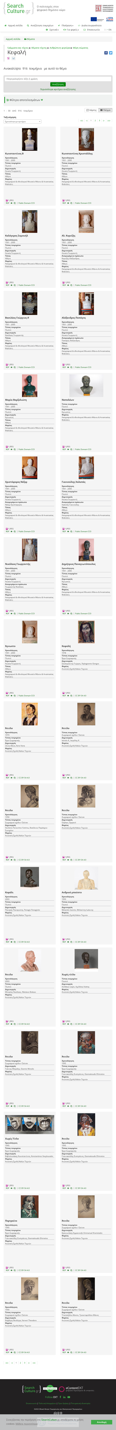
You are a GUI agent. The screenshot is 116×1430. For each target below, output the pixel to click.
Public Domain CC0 (27, 203)
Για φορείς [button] (71, 29)
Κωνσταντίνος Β (14, 153)
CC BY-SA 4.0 (80, 695)
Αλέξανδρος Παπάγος (74, 317)
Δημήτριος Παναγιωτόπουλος (78, 563)
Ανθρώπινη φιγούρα (60, 47)
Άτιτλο (9, 728)
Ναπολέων (68, 399)
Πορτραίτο (11, 1220)
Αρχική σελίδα (15, 25)
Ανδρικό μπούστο (72, 892)
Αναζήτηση (58, 84)
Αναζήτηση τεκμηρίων (41, 25)
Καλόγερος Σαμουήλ (16, 235)
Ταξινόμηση (10, 117)
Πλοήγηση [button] (66, 25)
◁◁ (81, 120)
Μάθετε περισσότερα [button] (27, 1424)
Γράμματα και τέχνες (18, 47)
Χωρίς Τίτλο (12, 1138)
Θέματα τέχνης (39, 47)
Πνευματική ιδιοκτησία (80, 1403)
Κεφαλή (66, 646)
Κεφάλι (9, 892)
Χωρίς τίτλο (68, 974)
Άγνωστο (10, 646)
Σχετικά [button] (53, 29)
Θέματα (30, 39)
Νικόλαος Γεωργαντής (17, 563)
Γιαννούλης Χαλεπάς (73, 481)
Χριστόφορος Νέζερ (16, 481)
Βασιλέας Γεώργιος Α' (17, 317)
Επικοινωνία (93, 29)
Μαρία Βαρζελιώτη (16, 399)
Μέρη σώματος (80, 47)
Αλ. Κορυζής (68, 235)
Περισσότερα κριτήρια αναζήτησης (58, 89)
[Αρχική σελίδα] (34, 7)
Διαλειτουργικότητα (91, 25)
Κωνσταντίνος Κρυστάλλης (77, 153)
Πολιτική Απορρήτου (47, 1403)
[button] (58, 100)
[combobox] (22, 121)
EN (110, 29)
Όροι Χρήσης (63, 1403)
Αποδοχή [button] (101, 1422)
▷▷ (109, 120)
